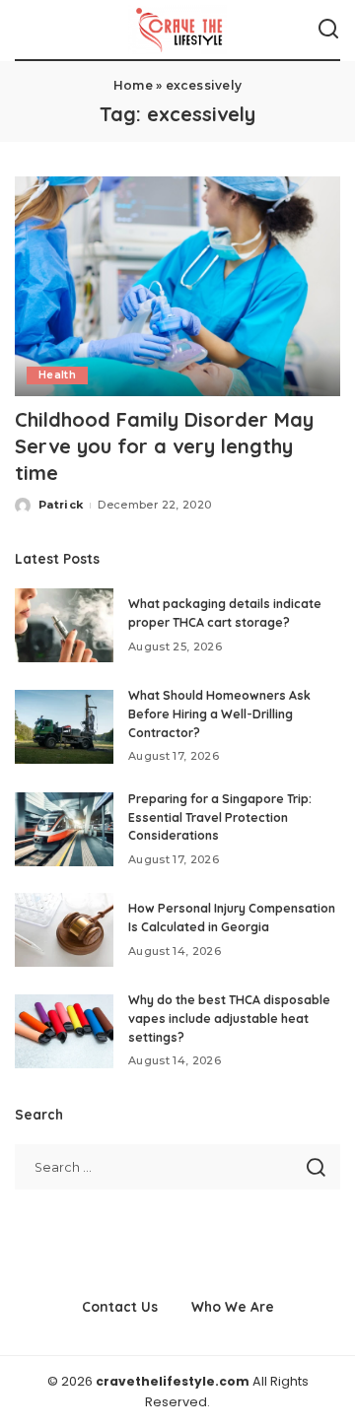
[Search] (328, 29)
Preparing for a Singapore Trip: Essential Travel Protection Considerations (220, 817)
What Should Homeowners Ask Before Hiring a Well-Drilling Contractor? (219, 713)
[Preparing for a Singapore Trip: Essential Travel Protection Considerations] (64, 829)
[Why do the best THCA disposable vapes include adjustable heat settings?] (64, 1031)
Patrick (60, 504)
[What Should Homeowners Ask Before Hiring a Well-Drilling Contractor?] (64, 727)
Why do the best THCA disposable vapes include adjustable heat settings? (229, 1018)
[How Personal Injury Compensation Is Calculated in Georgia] (64, 930)
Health (57, 375)
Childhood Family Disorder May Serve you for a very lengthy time (164, 446)
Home (133, 85)
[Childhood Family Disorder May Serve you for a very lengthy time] (177, 286)
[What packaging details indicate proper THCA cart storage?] (64, 625)
